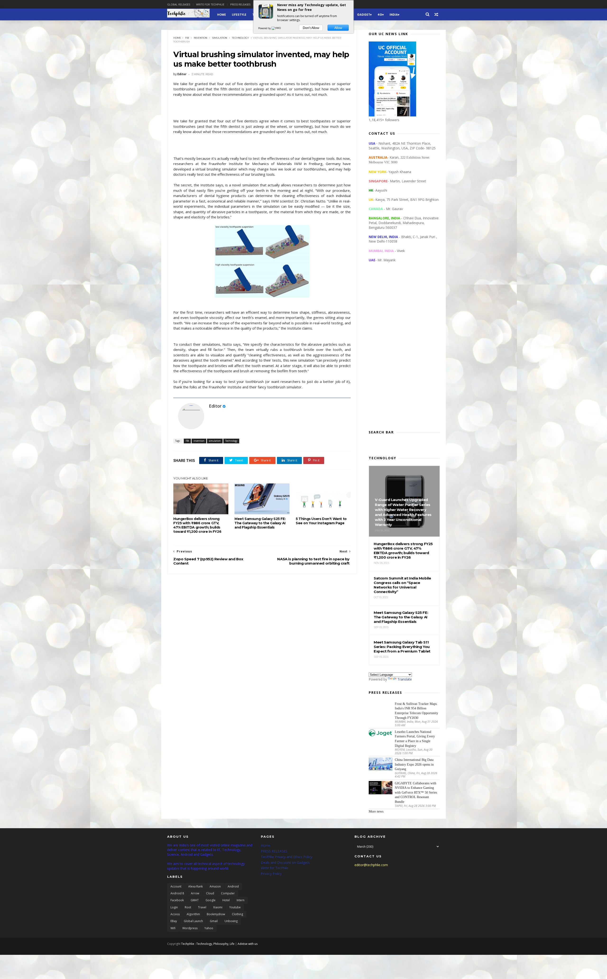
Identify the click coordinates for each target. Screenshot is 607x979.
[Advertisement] (404, 350)
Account (175, 886)
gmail (214, 921)
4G (379, 15)
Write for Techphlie (210, 4)
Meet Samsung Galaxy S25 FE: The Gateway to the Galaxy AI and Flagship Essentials (260, 523)
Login (174, 907)
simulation (219, 37)
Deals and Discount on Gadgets (285, 862)
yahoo (208, 928)
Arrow (195, 893)
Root (188, 907)
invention (200, 37)
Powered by (264, 28)
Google (211, 900)
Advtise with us (248, 944)
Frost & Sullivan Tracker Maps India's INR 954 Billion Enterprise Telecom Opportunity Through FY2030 (416, 711)
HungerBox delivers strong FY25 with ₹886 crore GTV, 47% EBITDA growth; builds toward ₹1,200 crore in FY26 (197, 525)
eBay (173, 921)
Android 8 (177, 893)
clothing (237, 914)
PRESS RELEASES (274, 851)
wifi (172, 928)
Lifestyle (239, 15)
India (394, 15)
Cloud (210, 893)
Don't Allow (311, 28)
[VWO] (276, 28)
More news (376, 811)
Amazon (215, 886)
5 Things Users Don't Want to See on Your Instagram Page (321, 521)
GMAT (195, 900)
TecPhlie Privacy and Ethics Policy (286, 857)
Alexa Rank (195, 886)
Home (221, 15)
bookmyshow (216, 914)
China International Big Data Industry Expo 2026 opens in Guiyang (414, 764)
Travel (202, 907)
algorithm (193, 914)
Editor (215, 406)
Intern (240, 900)
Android (233, 886)
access (175, 914)
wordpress (190, 928)
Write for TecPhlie (274, 868)
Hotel (226, 900)
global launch (193, 921)
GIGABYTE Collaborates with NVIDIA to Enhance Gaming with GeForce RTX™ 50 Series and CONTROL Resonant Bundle (416, 792)
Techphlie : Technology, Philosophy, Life (208, 944)
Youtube (235, 907)
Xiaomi (217, 907)
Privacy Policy (271, 873)
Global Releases (178, 4)
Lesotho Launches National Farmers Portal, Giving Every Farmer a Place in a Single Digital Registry (415, 739)
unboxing (231, 921)
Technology (240, 37)
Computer (228, 893)
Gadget (363, 15)
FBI (187, 37)
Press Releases (240, 4)
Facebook (177, 900)
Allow (338, 28)
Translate (404, 679)
